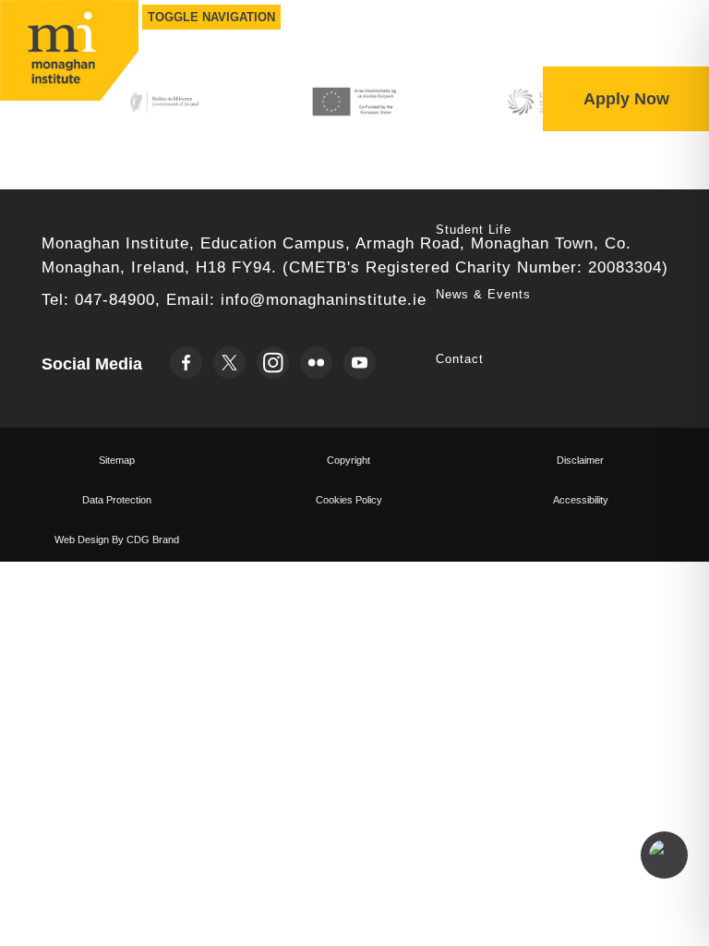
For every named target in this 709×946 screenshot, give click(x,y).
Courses (461, 100)
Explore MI (469, 165)
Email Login (585, 48)
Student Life (473, 229)
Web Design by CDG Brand (116, 540)
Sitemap (117, 460)
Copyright (348, 460)
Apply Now (626, 99)
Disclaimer (580, 460)
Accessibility (580, 500)
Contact (460, 359)
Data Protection (116, 500)
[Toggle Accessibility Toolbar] (664, 855)
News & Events (483, 294)
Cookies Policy (349, 500)
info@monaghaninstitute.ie (324, 299)
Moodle (668, 48)
